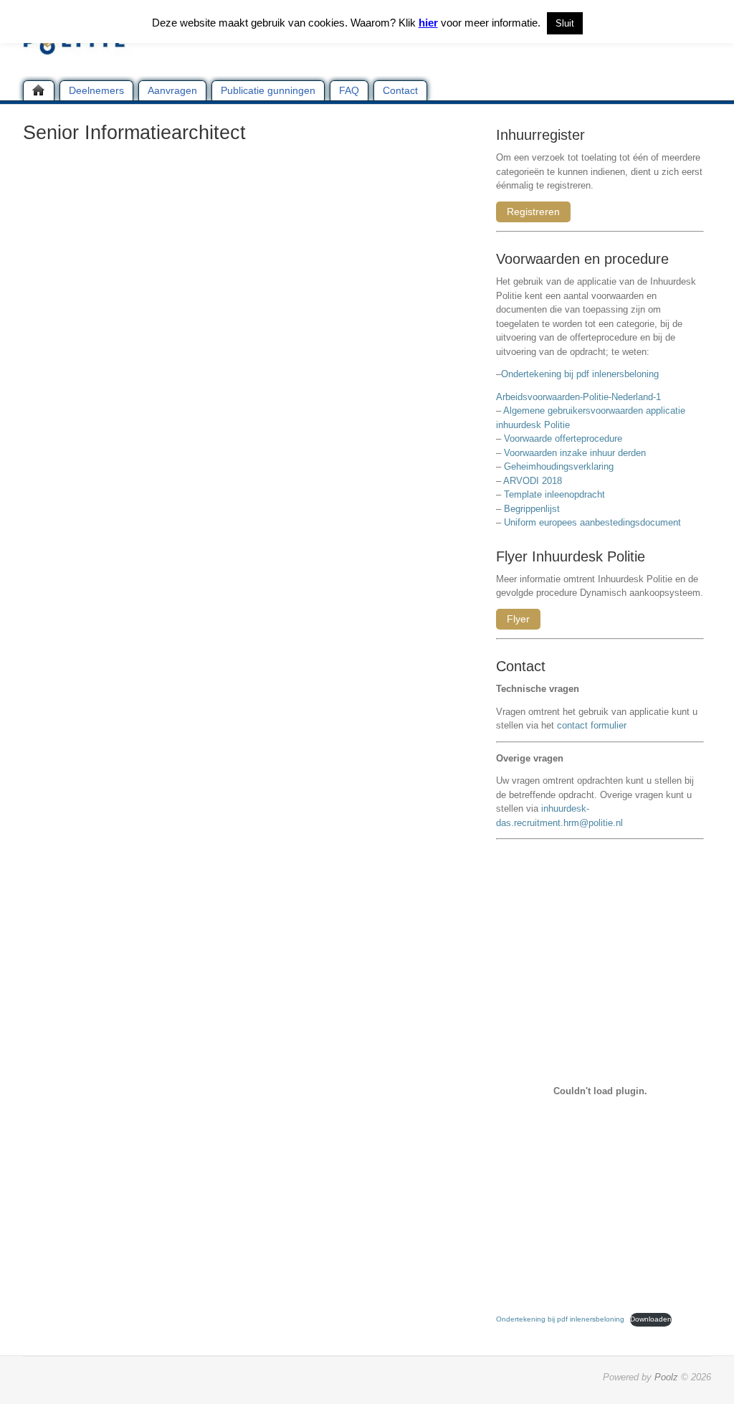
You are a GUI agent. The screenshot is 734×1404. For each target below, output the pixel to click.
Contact (400, 90)
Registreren (533, 211)
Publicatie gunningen (268, 90)
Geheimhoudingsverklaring (559, 466)
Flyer (518, 619)
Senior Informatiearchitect (134, 132)
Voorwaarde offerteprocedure (563, 438)
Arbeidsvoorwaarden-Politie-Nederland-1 (578, 397)
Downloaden (651, 1319)
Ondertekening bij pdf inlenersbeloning (582, 374)
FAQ (349, 90)
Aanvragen (172, 90)
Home (38, 90)
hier (428, 22)
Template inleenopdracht (554, 494)
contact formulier (591, 725)
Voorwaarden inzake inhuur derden (575, 452)
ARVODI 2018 (532, 480)
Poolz (666, 1377)
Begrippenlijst (532, 508)
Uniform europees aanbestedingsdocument (592, 522)
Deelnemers (96, 90)
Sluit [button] (565, 23)
